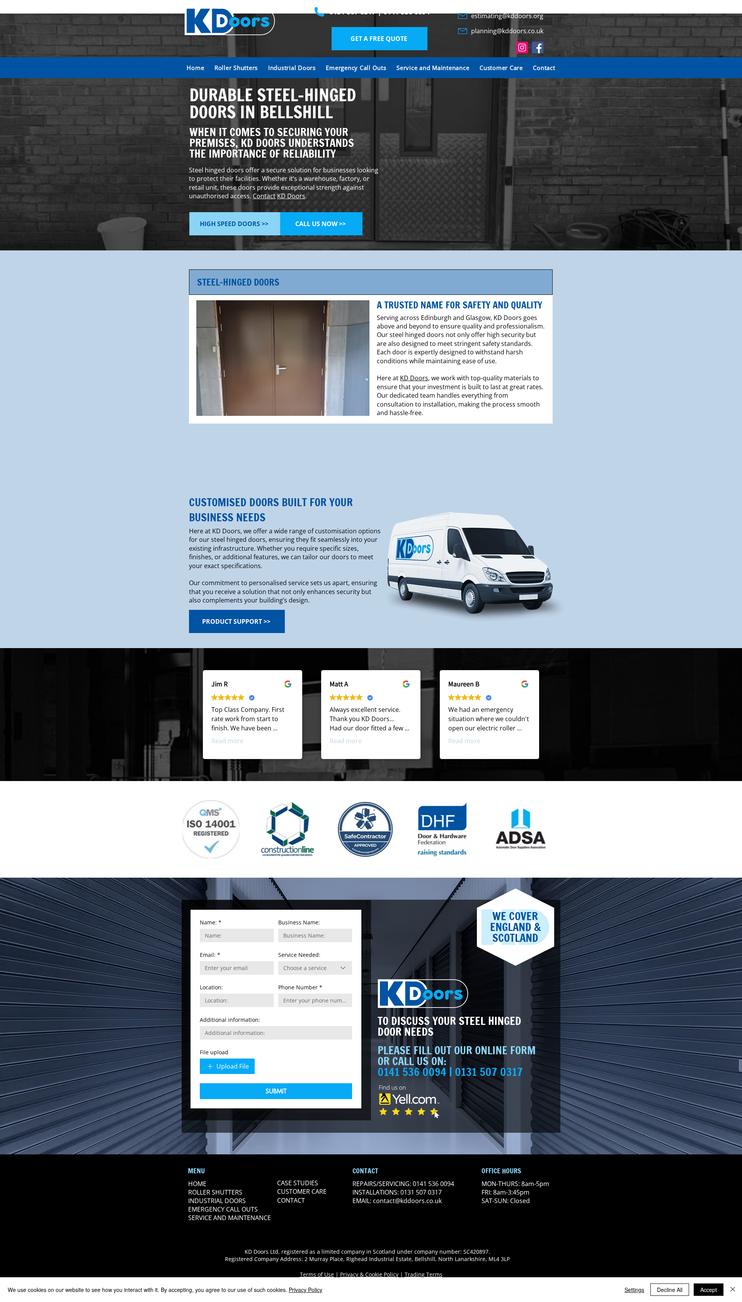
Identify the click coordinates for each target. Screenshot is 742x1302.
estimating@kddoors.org (507, 16)
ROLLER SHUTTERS (215, 1192)
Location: (211, 987)
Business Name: (299, 922)
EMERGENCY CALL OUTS (223, 1209)
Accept (708, 1289)
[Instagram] (522, 47)
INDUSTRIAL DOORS (217, 1200)
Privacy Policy (305, 1289)
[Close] (732, 1289)
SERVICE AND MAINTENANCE (229, 1217)
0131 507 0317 (352, 11)
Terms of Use (317, 1274)
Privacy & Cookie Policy (369, 1274)
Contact (264, 196)
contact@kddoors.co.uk (407, 1200)
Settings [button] (634, 1289)
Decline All (669, 1289)
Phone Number (300, 987)
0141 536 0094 (406, 11)
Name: (210, 922)
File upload (214, 1052)
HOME (197, 1183)
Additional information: (230, 1019)
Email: (210, 954)
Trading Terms (423, 1274)
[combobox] (315, 968)
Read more (227, 741)
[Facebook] (537, 47)
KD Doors (291, 196)
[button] (379, 38)
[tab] (371, 282)
